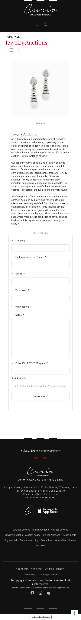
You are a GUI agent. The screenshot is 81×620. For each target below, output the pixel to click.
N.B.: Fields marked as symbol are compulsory (40, 386)
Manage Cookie (48, 574)
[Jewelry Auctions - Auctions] (40, 89)
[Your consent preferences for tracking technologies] (74, 613)
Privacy (60, 569)
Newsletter (60, 540)
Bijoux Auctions (40, 529)
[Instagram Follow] (40, 592)
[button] (36, 123)
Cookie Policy (30, 574)
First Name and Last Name (29, 257)
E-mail (18, 273)
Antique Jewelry (21, 529)
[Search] (44, 24)
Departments (69, 535)
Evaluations (26, 540)
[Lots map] (40, 510)
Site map (49, 569)
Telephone (21, 290)
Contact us (46, 540)
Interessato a (22, 306)
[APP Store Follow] (48, 592)
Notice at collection (41, 617)
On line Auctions (51, 535)
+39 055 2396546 (29, 491)
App (36, 540)
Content (72, 540)
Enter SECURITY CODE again (30, 363)
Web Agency (21, 569)
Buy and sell (11, 540)
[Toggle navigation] (37, 24)
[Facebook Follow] (32, 592)
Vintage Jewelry (59, 529)
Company (20, 240)
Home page (13, 37)
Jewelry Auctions (14, 535)
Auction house (32, 535)
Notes (18, 315)
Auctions (40, 545)
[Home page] (40, 10)
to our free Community (41, 450)
